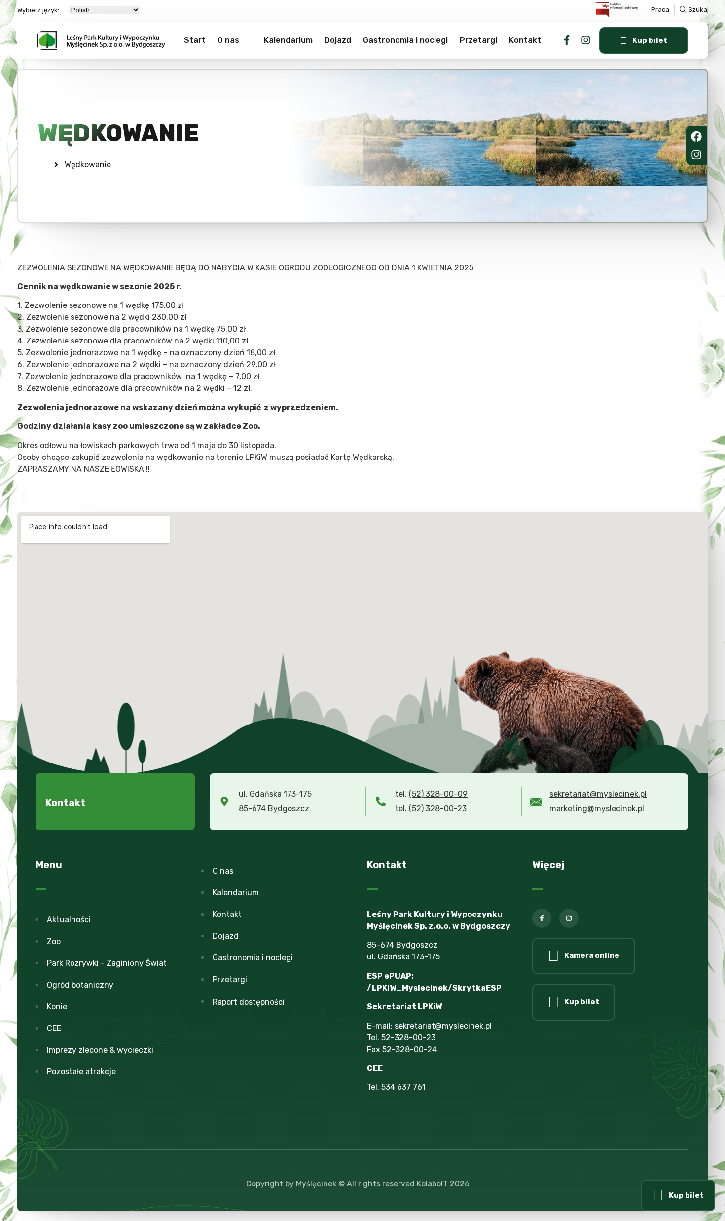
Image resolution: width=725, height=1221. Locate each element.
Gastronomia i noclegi (405, 40)
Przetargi (478, 40)
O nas (228, 40)
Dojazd (338, 40)
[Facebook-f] (566, 40)
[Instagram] (586, 40)
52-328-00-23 (408, 1037)
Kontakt (525, 40)
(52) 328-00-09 (438, 794)
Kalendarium (288, 40)
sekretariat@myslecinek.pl (598, 794)
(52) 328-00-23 (438, 808)
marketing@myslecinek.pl (596, 808)
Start (195, 40)
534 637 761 (403, 1087)
